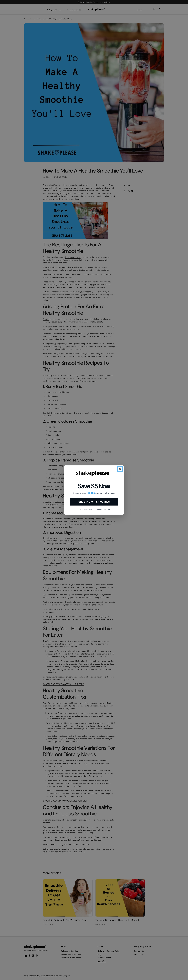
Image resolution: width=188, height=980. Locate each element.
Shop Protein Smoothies (94, 501)
